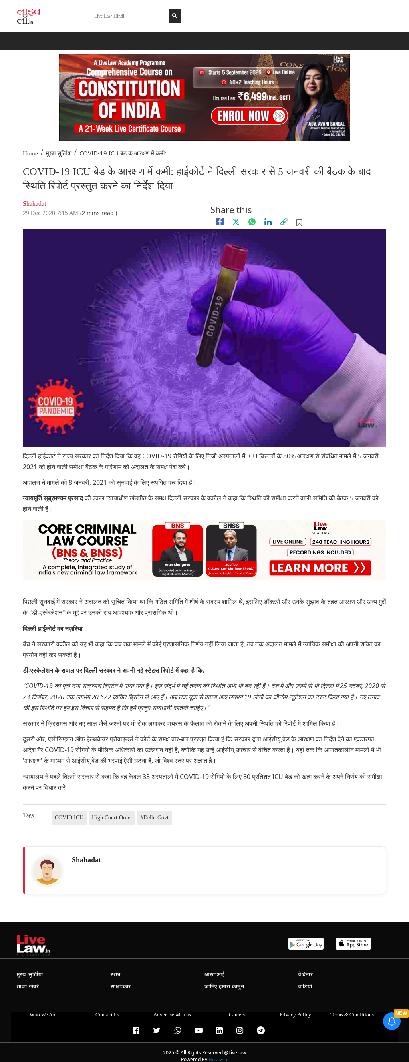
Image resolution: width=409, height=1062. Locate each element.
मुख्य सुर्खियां (58, 153)
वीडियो (305, 987)
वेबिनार (305, 975)
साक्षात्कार (121, 987)
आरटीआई (214, 975)
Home (30, 153)
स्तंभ (116, 975)
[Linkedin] (268, 221)
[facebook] (220, 221)
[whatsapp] (252, 221)
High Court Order (112, 818)
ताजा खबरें (28, 987)
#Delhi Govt (155, 818)
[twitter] (236, 221)
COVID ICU (69, 818)
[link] (284, 221)
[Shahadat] (47, 871)
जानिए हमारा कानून (224, 987)
